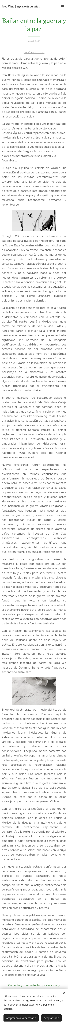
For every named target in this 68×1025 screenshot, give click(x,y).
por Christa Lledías (34, 52)
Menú (62, 6)
